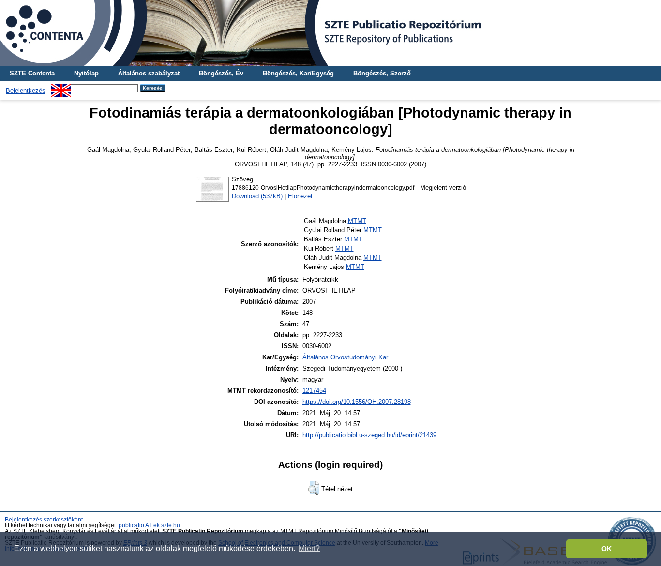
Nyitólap (86, 73)
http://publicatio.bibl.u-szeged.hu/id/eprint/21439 (369, 435)
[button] (313, 488)
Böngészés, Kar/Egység (298, 73)
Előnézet (300, 196)
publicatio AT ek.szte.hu (149, 525)
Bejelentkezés (25, 90)
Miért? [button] (309, 548)
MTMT (357, 220)
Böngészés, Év (221, 73)
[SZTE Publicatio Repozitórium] (330, 33)
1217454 (314, 390)
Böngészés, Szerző (382, 73)
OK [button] (606, 548)
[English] (61, 87)
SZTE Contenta (32, 73)
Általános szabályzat (149, 73)
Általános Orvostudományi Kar (345, 357)
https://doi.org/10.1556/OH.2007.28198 (356, 401)
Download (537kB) (257, 196)
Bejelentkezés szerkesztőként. (44, 519)
